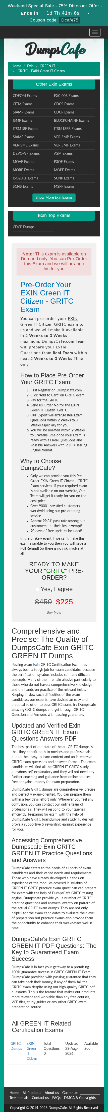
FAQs (56, 1098)
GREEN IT (47, 66)
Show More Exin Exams (54, 197)
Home (16, 66)
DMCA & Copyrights (80, 1098)
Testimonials (19, 1098)
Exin (30, 66)
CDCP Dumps (23, 227)
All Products (32, 1093)
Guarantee (70, 1093)
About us (52, 1093)
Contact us (40, 1098)
